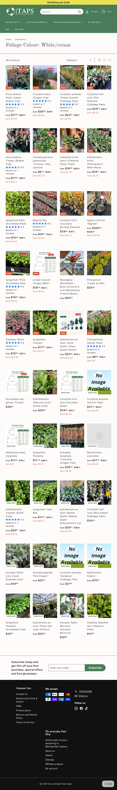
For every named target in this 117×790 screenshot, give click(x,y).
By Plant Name (12, 22)
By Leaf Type (94, 22)
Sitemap (49, 759)
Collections (20, 39)
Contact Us (22, 694)
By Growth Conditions (36, 22)
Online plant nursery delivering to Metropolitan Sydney (56, 743)
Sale (8, 29)
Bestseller (19, 29)
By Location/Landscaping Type (67, 22)
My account (51, 768)
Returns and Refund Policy (26, 716)
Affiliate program (54, 764)
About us (50, 751)
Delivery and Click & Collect (27, 700)
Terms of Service (25, 722)
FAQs (19, 706)
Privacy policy (23, 710)
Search (49, 755)
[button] (13, 104)
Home (8, 39)
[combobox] (61, 12)
